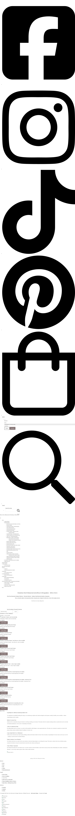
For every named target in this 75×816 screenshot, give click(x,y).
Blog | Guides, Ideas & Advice (6, 566)
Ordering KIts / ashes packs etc (11, 546)
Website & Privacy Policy (7, 586)
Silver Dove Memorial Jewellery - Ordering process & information (10, 581)
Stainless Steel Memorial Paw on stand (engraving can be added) (11, 673)
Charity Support (4, 576)
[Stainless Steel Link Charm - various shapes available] (10, 663)
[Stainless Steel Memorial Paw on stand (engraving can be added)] (12, 671)
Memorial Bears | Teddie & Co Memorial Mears (13, 537)
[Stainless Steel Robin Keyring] (5, 695)
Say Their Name (6, 578)
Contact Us (5, 568)
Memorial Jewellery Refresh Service (11, 542)
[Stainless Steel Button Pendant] (6, 632)
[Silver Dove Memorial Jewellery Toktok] (38, 253)
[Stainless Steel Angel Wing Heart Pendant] (8, 624)
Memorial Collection (7, 522)
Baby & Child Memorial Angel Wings (9, 577)
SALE (7, 551)
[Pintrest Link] (38, 329)
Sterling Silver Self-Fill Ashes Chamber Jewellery (13, 557)
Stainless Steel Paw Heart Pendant (6, 689)
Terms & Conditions (7, 583)
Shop (3, 520)
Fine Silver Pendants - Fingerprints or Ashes (12, 531)
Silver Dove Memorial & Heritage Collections (15, 596)
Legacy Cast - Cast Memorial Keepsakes (12, 536)
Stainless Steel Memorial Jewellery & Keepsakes (13, 556)
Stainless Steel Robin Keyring (5, 696)
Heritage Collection (6, 521)
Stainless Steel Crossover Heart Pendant (7, 649)
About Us (3, 567)
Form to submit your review (8, 572)
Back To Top (2, 710)
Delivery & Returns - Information (8, 582)
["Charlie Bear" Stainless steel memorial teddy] (8, 617)
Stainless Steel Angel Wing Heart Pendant (7, 626)
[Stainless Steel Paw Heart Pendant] (6, 687)
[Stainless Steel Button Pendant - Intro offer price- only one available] (12, 640)
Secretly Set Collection (10, 552)
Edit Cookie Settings (34, 793)
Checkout (12, 428)
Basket (7, 428)
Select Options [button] (3, 622)
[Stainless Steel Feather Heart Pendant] (7, 656)
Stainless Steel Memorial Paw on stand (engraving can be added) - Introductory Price (15, 681)
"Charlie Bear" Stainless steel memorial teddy (8, 618)
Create (45, 793)
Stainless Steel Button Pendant (5, 634)
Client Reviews (4, 571)
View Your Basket (10, 609)
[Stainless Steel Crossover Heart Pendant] (8, 648)
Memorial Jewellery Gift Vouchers (11, 541)
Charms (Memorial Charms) (10, 527)
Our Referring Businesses (5, 573)
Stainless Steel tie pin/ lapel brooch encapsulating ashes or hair (11, 704)
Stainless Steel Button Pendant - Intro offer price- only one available (12, 642)
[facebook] (38, 84)
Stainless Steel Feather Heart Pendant (7, 657)
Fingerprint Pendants (11, 532)
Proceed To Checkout (18, 609)
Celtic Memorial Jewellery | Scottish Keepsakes (13, 526)
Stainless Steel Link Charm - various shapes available (9, 665)
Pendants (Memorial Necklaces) (11, 547)
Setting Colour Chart (7, 561)
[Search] (18, 510)
